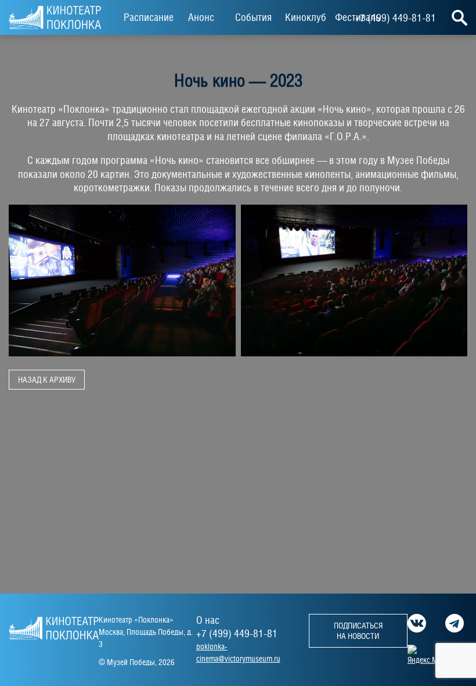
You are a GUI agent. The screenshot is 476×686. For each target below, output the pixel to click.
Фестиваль (357, 17)
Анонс (201, 17)
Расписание (149, 17)
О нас (207, 620)
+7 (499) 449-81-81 (395, 18)
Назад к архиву (46, 379)
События (253, 17)
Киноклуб (305, 17)
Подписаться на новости (358, 631)
